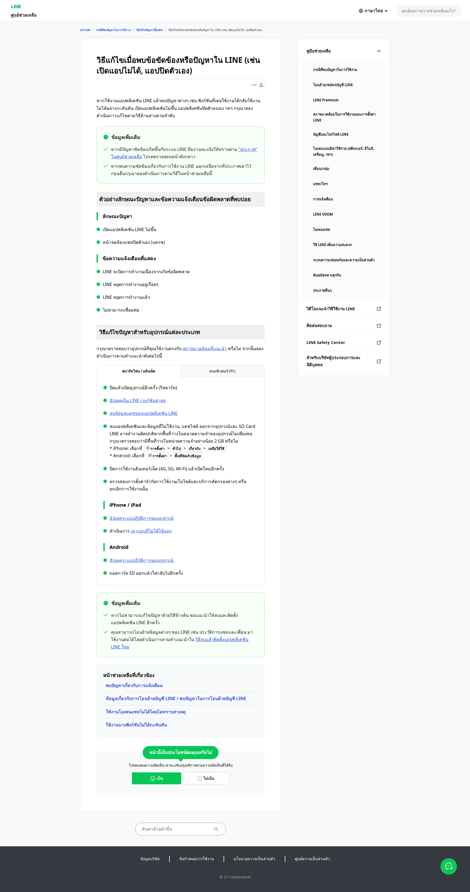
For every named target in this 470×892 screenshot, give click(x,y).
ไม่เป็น (208, 778)
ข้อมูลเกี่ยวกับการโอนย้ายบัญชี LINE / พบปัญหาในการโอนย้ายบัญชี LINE (176, 698)
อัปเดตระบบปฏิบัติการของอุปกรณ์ (142, 518)
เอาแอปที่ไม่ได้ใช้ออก (151, 531)
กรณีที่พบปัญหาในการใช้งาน (113, 30)
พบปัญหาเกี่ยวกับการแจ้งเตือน (134, 685)
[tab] (139, 371)
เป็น (160, 778)
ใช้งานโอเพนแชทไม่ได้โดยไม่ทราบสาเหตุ (145, 712)
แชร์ (254, 85)
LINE (16, 6)
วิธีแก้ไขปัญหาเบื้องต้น (149, 30)
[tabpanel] (180, 480)
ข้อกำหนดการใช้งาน (196, 858)
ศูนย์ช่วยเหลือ (24, 15)
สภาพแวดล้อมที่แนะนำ (205, 349)
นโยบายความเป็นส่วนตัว (254, 858)
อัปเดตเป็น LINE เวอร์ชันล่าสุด (138, 400)
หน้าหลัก (85, 30)
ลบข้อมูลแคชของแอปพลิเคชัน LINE (144, 413)
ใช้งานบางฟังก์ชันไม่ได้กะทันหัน (136, 725)
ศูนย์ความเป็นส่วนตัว (312, 858)
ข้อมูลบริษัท (150, 858)
